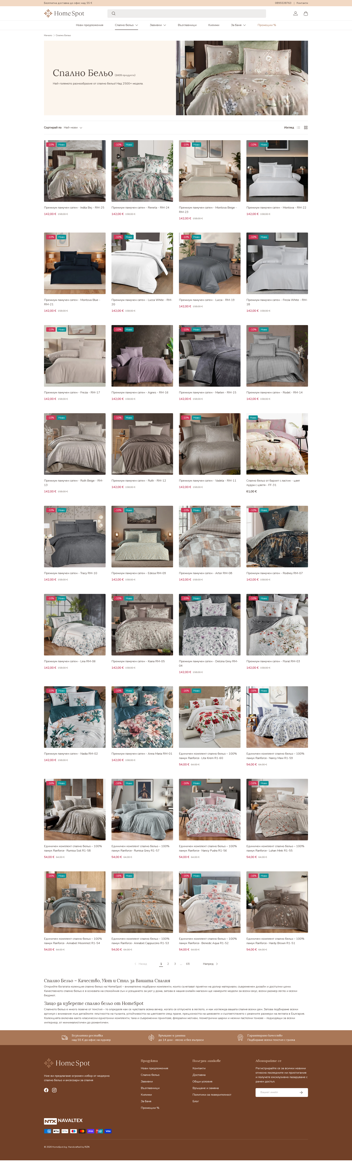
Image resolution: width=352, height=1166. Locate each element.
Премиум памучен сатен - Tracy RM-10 (70, 573)
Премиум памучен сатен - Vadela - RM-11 (207, 481)
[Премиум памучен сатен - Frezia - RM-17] (75, 356)
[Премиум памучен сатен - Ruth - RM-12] (142, 444)
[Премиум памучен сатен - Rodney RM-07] (277, 536)
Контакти (302, 3)
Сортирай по (53, 128)
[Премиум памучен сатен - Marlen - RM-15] (210, 356)
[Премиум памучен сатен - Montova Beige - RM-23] (210, 171)
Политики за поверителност (211, 1095)
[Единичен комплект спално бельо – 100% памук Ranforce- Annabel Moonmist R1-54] (75, 902)
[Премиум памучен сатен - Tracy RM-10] (75, 536)
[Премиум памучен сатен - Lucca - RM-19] (210, 263)
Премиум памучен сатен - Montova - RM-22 (276, 208)
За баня (236, 25)
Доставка (199, 1075)
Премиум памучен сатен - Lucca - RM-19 (207, 300)
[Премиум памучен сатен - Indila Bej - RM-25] (75, 171)
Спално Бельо (63, 35)
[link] (140, 964)
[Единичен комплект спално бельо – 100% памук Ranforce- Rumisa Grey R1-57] (142, 809)
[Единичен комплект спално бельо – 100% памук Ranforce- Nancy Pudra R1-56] (210, 809)
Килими (213, 25)
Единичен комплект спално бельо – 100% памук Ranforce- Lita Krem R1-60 (208, 756)
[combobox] (186, 13)
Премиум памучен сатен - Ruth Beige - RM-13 (73, 483)
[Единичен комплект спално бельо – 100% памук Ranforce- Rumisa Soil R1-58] (75, 809)
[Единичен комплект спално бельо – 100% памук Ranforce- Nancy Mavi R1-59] (277, 717)
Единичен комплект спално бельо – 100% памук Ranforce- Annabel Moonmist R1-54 (73, 941)
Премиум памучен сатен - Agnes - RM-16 (139, 392)
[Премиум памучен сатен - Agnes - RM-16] (142, 356)
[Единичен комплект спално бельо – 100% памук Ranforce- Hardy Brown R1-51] (277, 902)
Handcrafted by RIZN (78, 1146)
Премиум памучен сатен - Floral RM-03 (273, 661)
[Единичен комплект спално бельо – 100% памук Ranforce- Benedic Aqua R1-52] (210, 902)
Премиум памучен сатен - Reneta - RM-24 (140, 208)
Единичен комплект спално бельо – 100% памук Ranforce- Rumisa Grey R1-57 (140, 848)
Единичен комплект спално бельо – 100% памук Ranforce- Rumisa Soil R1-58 (73, 848)
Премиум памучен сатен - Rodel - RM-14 (274, 392)
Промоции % (267, 25)
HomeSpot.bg (59, 1146)
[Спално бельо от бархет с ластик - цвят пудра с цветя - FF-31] (277, 444)
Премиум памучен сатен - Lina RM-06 (70, 661)
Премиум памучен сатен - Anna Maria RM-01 (141, 754)
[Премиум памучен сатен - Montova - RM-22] (277, 171)
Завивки (156, 25)
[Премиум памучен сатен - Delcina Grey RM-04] (210, 624)
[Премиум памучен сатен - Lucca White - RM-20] (142, 263)
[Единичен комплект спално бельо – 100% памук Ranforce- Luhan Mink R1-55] (277, 809)
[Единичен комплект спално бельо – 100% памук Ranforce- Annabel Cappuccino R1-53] (142, 902)
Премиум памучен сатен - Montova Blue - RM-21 (72, 302)
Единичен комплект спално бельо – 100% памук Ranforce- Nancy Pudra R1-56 (208, 848)
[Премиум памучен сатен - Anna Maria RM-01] (142, 717)
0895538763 (283, 3)
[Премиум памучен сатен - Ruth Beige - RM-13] (75, 444)
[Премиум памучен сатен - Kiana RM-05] (142, 624)
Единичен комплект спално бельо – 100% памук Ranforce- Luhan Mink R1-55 (275, 848)
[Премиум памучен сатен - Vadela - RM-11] (210, 444)
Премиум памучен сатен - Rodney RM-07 (274, 573)
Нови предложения (89, 25)
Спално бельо (124, 25)
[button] (306, 13)
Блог (195, 1101)
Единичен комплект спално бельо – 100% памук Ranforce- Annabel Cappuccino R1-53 (140, 941)
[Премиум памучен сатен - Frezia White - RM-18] (277, 263)
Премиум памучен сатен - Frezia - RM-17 (72, 392)
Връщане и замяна (205, 1088)
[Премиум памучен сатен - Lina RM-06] (75, 624)
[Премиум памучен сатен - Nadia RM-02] (75, 717)
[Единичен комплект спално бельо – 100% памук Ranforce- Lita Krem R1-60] (210, 717)
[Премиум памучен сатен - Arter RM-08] (210, 536)
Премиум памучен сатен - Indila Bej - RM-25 (74, 208)
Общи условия (202, 1082)
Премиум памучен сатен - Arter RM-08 (205, 573)
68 (188, 964)
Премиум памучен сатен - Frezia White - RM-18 (277, 302)
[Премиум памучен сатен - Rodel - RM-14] (277, 356)
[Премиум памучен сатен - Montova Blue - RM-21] (75, 263)
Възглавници (187, 25)
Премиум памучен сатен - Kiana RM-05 (138, 661)
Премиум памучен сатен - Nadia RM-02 (71, 754)
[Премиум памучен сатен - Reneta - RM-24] (142, 171)
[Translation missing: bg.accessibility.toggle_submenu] (136, 25)
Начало (48, 35)
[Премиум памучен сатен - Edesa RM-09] (142, 536)
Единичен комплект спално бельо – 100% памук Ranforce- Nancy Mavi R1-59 (275, 756)
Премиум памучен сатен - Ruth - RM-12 (138, 481)
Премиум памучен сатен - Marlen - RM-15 (207, 392)
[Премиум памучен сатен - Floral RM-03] (277, 624)
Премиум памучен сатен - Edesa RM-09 (138, 573)
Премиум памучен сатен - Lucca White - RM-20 (141, 302)
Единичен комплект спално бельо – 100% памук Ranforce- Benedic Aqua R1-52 (208, 941)
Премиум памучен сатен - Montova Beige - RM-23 (208, 210)
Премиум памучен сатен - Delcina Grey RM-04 (208, 663)
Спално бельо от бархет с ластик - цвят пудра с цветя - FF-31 (273, 483)
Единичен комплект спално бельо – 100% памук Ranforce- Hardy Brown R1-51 (275, 941)
